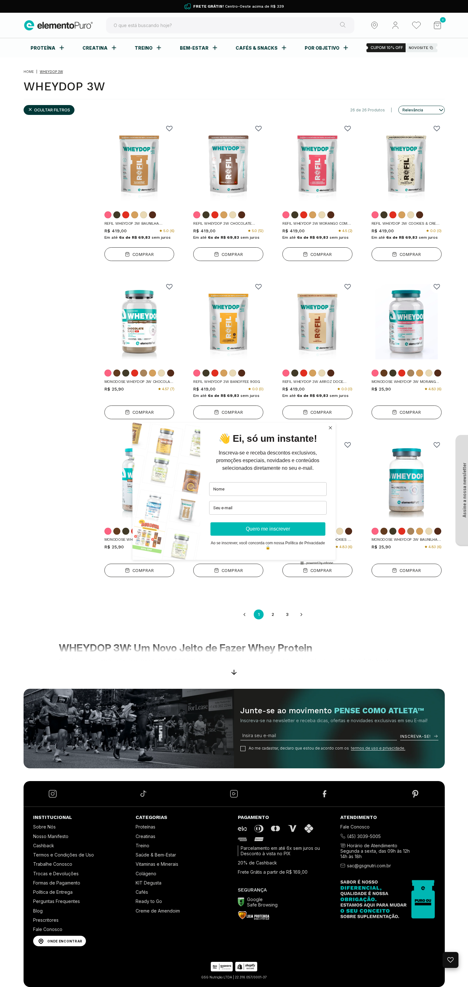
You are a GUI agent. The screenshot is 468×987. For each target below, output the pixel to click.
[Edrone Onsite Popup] (234, 493)
